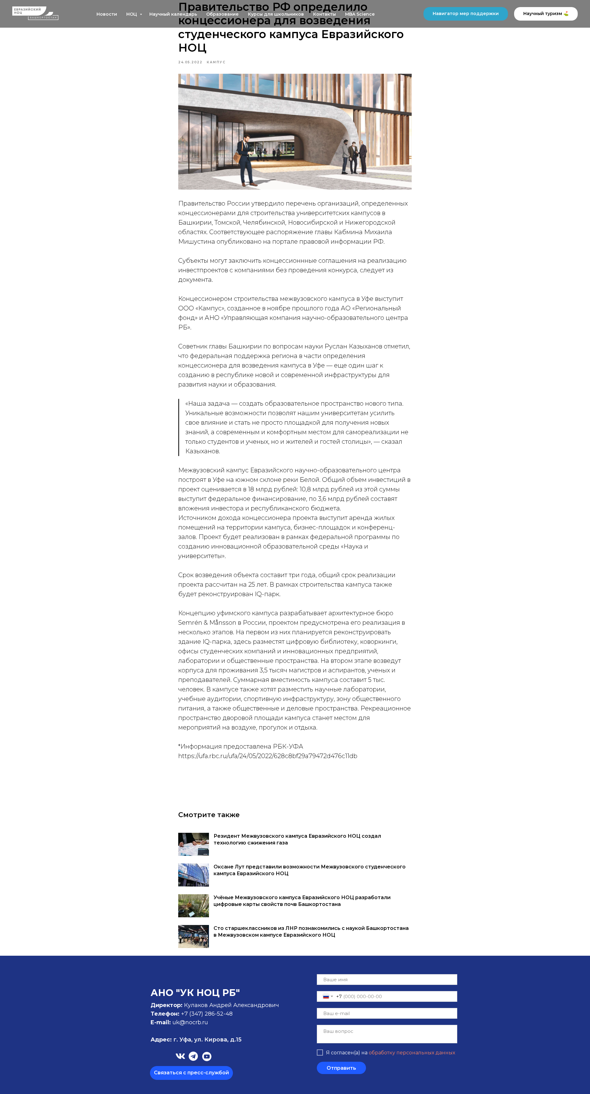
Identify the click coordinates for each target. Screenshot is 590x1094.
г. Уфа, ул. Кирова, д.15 (196, 1039)
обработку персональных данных (412, 1053)
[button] (191, 1073)
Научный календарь (173, 14)
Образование (222, 14)
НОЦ (132, 14)
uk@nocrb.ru (190, 1022)
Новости (106, 14)
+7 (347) (193, 1013)
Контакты (324, 14)
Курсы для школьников (276, 14)
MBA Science (360, 14)
